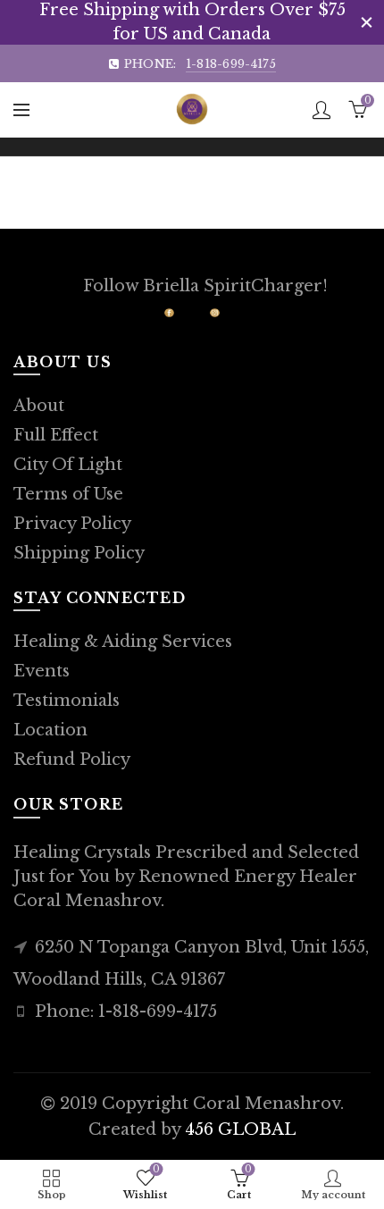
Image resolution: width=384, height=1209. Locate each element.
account (321, 110)
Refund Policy (71, 759)
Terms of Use (68, 494)
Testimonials (66, 700)
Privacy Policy (72, 523)
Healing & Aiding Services (122, 641)
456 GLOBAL (240, 1129)
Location (50, 730)
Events (41, 671)
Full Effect (55, 435)
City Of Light (67, 464)
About (38, 406)
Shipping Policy (79, 553)
